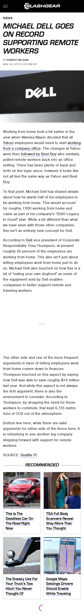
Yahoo (8, 142)
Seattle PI (28, 455)
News (7, 18)
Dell (29, 240)
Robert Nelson (18, 59)
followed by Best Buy (39, 154)
